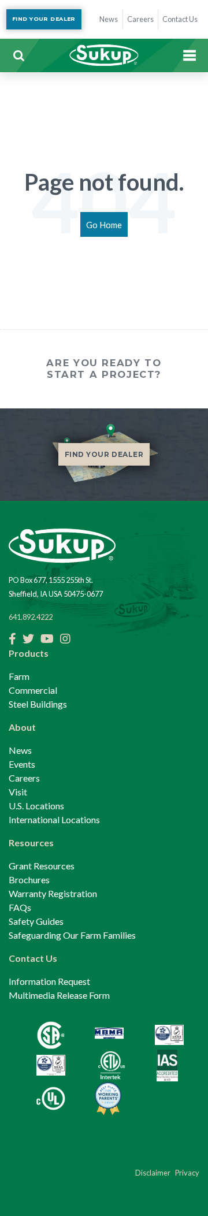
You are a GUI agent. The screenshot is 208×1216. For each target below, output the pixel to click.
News (20, 750)
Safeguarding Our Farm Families (72, 934)
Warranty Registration (53, 893)
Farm (19, 676)
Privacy (187, 1172)
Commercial (33, 690)
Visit (18, 791)
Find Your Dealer (44, 19)
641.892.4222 (31, 617)
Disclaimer (152, 1172)
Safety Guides (36, 921)
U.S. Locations (36, 805)
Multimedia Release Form (59, 995)
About (22, 727)
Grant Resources (42, 865)
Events (22, 763)
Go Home (104, 225)
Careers (24, 777)
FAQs (20, 907)
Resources (31, 842)
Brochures (29, 879)
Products (29, 653)
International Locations (54, 819)
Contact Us (33, 958)
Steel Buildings (38, 703)
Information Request (49, 981)
